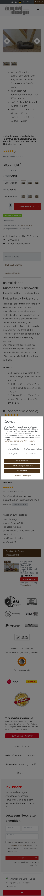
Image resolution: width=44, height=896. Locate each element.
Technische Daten (13, 264)
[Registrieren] (16, 2)
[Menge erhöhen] (10, 205)
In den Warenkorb (26, 206)
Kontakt (21, 773)
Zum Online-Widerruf (22, 735)
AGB (34, 764)
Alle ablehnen (22, 471)
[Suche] (28, 2)
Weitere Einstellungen (22, 476)
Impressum (32, 755)
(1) (15, 151)
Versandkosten (27, 225)
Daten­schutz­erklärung (17, 764)
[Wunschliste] (32, 2)
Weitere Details (12, 273)
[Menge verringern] (10, 208)
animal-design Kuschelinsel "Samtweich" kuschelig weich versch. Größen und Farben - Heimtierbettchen (28, 567)
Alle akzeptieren (22, 461)
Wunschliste (10, 221)
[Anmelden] (12, 2)
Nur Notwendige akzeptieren (22, 466)
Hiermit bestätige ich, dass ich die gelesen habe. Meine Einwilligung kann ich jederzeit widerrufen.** (22, 846)
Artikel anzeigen (29, 579)
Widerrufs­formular (14, 755)
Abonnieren (21, 858)
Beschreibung (12, 256)
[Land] (20, 2)
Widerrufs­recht (21, 746)
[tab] (22, 256)
